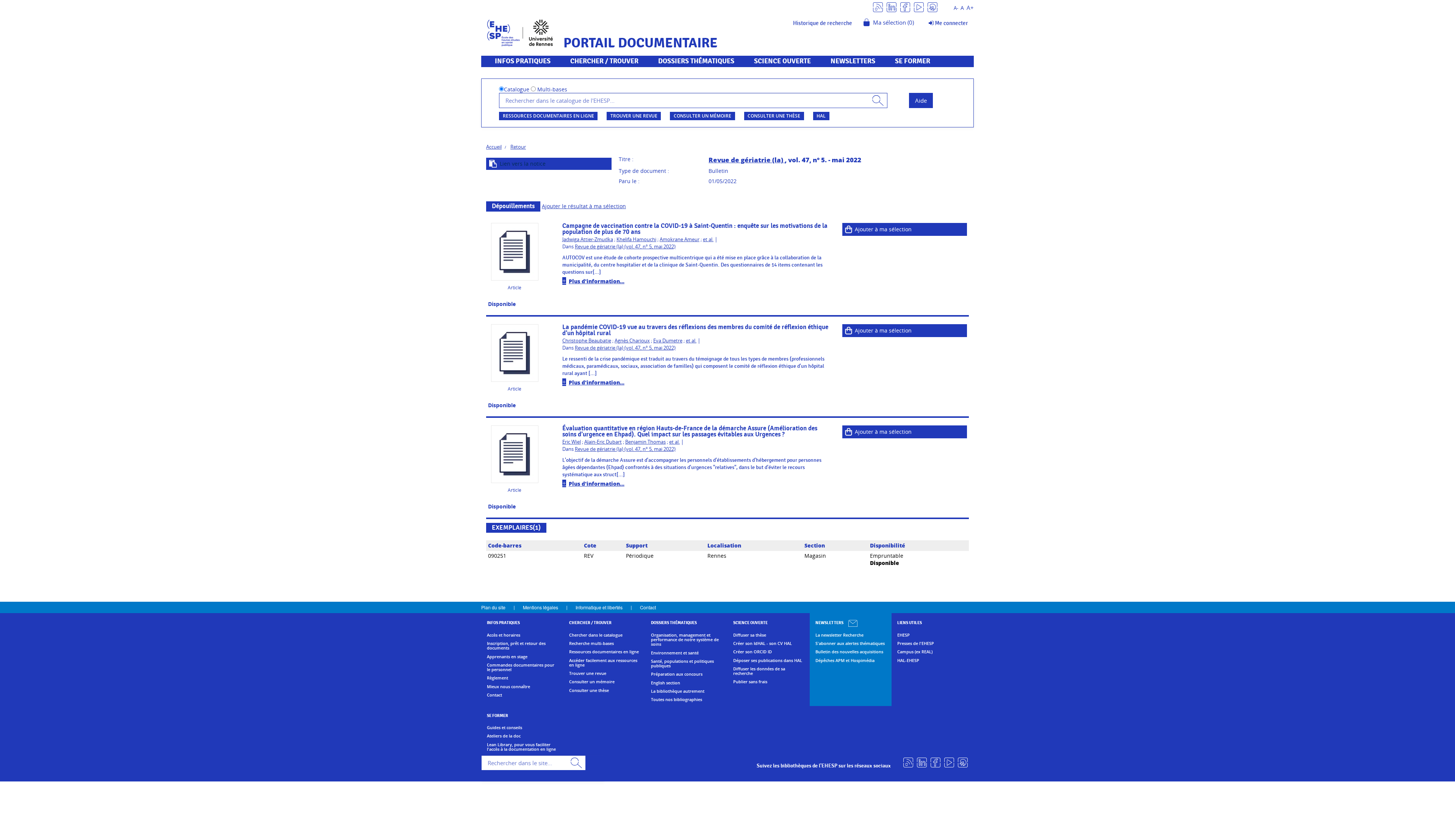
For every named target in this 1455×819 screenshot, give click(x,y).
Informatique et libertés (599, 607)
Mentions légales (540, 607)
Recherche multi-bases (591, 643)
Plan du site (493, 607)
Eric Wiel (571, 442)
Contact (648, 607)
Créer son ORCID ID (752, 652)
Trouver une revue (633, 116)
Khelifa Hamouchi (636, 239)
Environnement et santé (675, 653)
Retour (518, 146)
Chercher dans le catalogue (596, 635)
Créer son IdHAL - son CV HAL (762, 643)
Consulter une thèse (774, 116)
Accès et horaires (503, 635)
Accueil (494, 146)
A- (956, 8)
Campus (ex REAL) (914, 652)
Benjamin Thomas (645, 442)
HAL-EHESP (908, 660)
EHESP (903, 635)
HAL (821, 116)
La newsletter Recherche (839, 635)
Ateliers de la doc (504, 736)
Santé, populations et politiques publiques (682, 663)
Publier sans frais (750, 681)
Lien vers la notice (523, 163)
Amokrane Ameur (679, 239)
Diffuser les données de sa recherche (759, 671)
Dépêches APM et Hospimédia (845, 660)
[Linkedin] (891, 6)
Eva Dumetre (667, 340)
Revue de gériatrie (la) (747, 159)
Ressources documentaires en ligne (548, 116)
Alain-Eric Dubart (603, 442)
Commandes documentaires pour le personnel (520, 667)
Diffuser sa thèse (749, 635)
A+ (970, 8)
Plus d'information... (596, 281)
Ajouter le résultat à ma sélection (584, 206)
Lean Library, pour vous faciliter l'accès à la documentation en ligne (521, 747)
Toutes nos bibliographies (676, 699)
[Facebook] (905, 6)
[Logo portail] (520, 32)
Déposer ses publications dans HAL (767, 660)
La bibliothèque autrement (677, 691)
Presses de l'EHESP (915, 643)
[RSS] (878, 6)
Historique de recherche (822, 23)
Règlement (497, 678)
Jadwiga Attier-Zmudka (587, 239)
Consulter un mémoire (702, 116)
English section (665, 683)
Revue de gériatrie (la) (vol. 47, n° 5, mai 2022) (625, 246)
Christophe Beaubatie (586, 340)
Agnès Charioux (632, 340)
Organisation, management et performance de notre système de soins (685, 640)
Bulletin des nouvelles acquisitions (849, 652)
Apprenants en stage (507, 656)
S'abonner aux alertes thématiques (850, 643)
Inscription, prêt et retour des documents (516, 646)
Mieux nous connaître (508, 686)
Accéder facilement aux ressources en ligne (603, 663)
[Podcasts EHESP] (932, 6)
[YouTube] (919, 6)
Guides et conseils (504, 727)
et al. (708, 239)
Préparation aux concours (676, 674)
